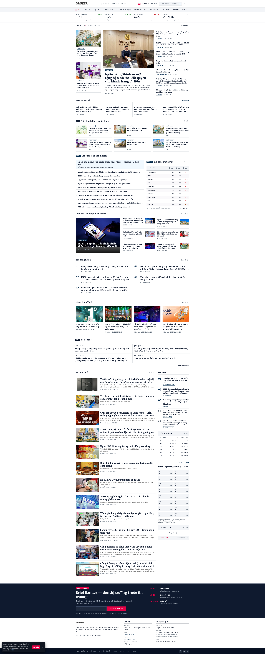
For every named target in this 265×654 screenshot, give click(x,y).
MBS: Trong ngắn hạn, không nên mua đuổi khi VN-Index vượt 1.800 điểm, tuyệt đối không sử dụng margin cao (176, 391)
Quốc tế (176, 10)
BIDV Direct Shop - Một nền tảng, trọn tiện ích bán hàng (98, 176)
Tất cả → (186, 121)
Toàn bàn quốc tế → (184, 365)
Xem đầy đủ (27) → (184, 208)
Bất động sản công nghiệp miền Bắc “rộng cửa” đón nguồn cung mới (175, 380)
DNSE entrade (167, 521)
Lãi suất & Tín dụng (124, 10)
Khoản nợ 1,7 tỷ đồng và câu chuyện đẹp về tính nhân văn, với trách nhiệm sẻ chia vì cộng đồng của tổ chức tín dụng (127, 432)
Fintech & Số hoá (140, 10)
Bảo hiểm (166, 10)
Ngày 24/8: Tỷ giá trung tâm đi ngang (120, 479)
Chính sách (109, 10)
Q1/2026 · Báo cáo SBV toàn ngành (144, 20)
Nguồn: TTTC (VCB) (182, 437)
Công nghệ (103, 389)
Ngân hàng (97, 10)
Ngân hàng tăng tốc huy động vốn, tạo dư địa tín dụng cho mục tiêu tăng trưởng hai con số (175, 412)
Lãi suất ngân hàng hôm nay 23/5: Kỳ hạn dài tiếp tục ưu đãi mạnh (101, 191)
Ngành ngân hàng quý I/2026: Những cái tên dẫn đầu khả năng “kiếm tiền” (104, 199)
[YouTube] (184, 651)
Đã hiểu (36, 647)
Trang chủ (88, 10)
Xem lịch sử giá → (184, 462)
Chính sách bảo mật (121, 613)
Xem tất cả (184, 214)
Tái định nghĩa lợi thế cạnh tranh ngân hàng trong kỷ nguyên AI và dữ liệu (104, 195)
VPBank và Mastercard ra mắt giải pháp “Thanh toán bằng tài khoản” (103, 207)
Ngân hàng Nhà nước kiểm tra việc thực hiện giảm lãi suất (98, 188)
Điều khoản (93, 651)
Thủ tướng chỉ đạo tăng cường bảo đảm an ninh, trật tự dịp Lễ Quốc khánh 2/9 (176, 402)
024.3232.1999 (129, 639)
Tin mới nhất (184, 25)
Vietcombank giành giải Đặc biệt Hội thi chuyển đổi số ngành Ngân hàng (118, 326)
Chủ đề (184, 10)
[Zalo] (187, 651)
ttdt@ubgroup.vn (129, 634)
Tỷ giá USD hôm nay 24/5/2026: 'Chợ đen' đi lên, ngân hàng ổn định (102, 180)
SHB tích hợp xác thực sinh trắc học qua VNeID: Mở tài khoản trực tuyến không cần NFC (109, 203)
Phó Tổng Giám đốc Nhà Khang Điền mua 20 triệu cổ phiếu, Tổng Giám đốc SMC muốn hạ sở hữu (175, 423)
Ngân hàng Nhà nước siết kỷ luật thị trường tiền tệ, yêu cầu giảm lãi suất (103, 184)
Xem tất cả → (165, 537)
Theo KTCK (184, 527)
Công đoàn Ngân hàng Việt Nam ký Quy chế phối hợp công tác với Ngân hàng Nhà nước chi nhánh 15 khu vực (127, 566)
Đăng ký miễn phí (116, 609)
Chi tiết (13, 650)
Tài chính (107, 332)
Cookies (115, 651)
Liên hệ (122, 651)
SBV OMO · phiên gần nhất (84, 20)
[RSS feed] (187, 3)
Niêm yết (103, 423)
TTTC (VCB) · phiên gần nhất (171, 20)
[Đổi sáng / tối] (184, 3)
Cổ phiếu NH (154, 10)
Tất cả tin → (185, 100)
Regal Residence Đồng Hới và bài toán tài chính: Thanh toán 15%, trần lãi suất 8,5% (108, 172)
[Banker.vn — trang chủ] (87, 4)
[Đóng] (43, 647)
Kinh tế (102, 404)
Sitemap (134, 651)
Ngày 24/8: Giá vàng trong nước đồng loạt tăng (125, 446)
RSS (128, 651)
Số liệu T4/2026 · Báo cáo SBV (114, 20)
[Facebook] (180, 651)
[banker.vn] (98, 623)
